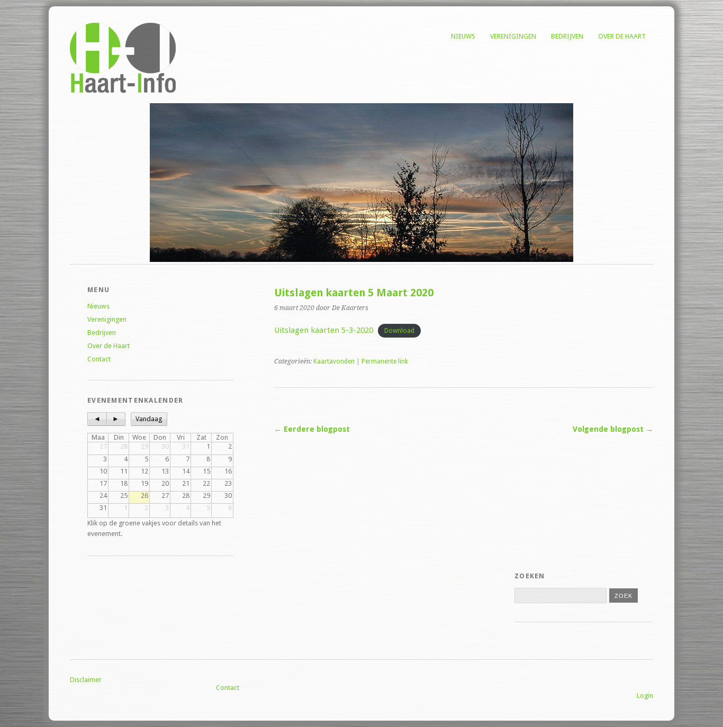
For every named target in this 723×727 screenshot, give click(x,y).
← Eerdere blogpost (312, 429)
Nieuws (463, 36)
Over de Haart (622, 36)
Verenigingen (513, 36)
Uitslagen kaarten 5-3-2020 (323, 330)
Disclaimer (86, 680)
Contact (99, 359)
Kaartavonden (334, 361)
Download (399, 330)
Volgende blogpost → (613, 429)
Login (645, 695)
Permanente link (385, 361)
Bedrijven (567, 36)
